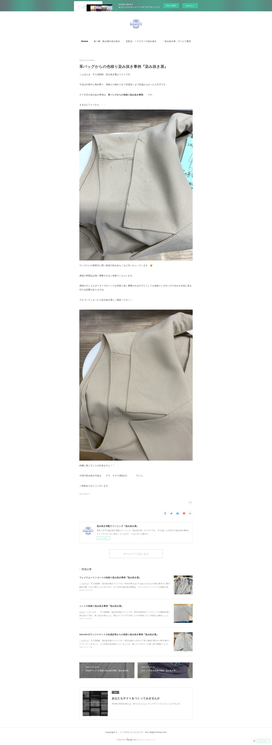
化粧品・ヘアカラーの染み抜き (141, 41)
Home (84, 41)
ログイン (190, 5)
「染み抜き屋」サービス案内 (176, 41)
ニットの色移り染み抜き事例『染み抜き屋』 (101, 605)
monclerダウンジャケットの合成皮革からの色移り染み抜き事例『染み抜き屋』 (119, 634)
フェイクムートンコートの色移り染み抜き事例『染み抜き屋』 (110, 577)
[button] (84, 41)
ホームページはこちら (136, 553)
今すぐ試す (171, 5)
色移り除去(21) (84, 494)
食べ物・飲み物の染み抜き (107, 41)
